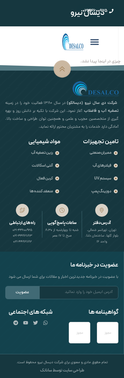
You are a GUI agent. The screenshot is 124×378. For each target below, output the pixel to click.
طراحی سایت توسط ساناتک (62, 370)
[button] (95, 42)
